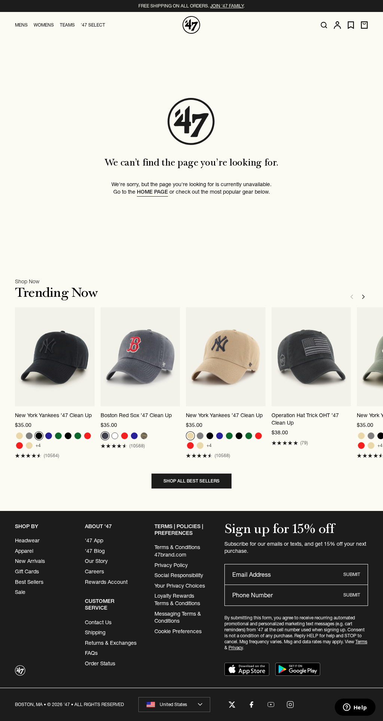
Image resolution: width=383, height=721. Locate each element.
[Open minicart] (364, 25)
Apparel (24, 551)
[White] (114, 435)
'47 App (94, 540)
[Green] (58, 435)
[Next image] (89, 357)
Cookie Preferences (178, 631)
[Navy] (48, 435)
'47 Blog (95, 551)
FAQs (91, 653)
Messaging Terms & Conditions (177, 617)
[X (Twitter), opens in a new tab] (231, 704)
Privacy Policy (171, 565)
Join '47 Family (226, 6)
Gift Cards (27, 571)
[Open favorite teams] (351, 25)
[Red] (87, 435)
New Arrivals (30, 561)
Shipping (95, 632)
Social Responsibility (178, 575)
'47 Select (93, 25)
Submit (351, 574)
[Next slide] (363, 296)
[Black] (39, 435)
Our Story (96, 561)
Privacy (236, 647)
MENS (21, 25)
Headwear (27, 540)
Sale (20, 592)
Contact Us (98, 622)
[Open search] (324, 25)
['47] (191, 25)
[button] (28, 455)
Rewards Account (106, 582)
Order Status (100, 663)
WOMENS (44, 25)
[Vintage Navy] (105, 435)
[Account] (337, 25)
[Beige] (19, 435)
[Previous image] (21, 357)
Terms (361, 641)
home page (152, 191)
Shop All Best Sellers (191, 481)
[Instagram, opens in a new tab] (290, 704)
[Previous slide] (351, 296)
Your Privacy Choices (179, 585)
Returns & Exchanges (111, 643)
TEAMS (67, 25)
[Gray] (29, 435)
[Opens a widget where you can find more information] (355, 708)
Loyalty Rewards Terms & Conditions (177, 599)
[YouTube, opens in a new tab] (270, 704)
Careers (94, 571)
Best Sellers (29, 582)
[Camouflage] (144, 435)
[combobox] (174, 704)
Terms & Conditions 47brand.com (177, 551)
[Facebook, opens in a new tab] (251, 704)
